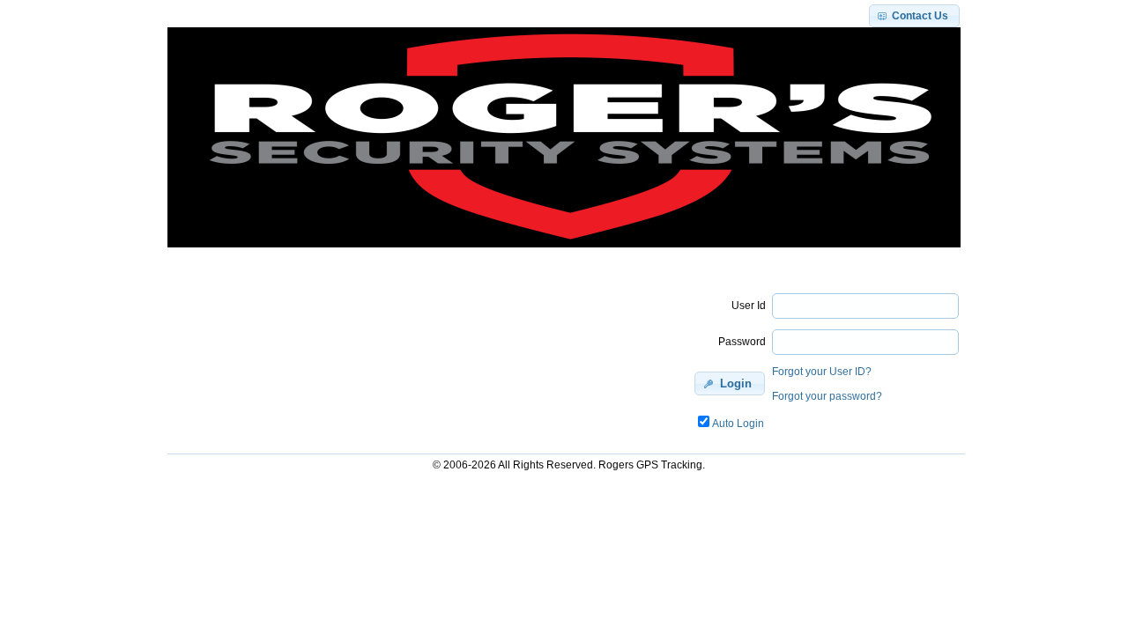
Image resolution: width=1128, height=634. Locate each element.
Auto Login (738, 423)
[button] (914, 15)
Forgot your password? (827, 396)
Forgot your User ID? (822, 371)
